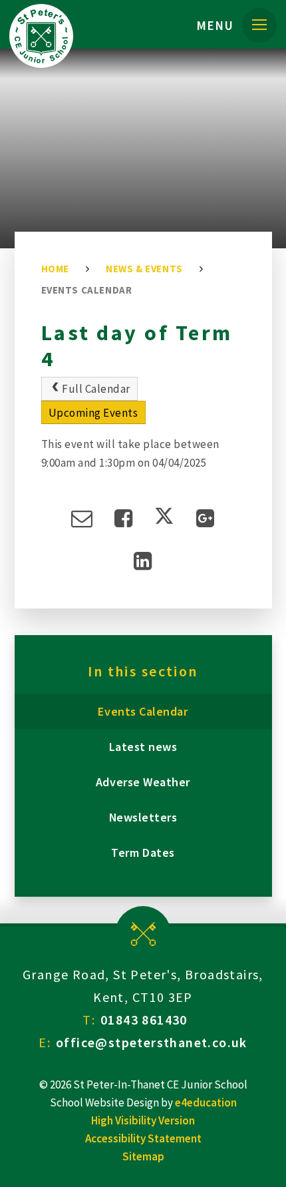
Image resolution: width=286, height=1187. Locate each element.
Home (55, 268)
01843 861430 (144, 1019)
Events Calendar (86, 290)
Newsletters (143, 817)
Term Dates (142, 852)
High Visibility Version (143, 1120)
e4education (206, 1102)
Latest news (143, 746)
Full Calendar (96, 388)
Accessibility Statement (143, 1138)
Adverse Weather (143, 782)
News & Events (144, 268)
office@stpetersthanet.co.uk (151, 1042)
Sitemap (143, 1156)
